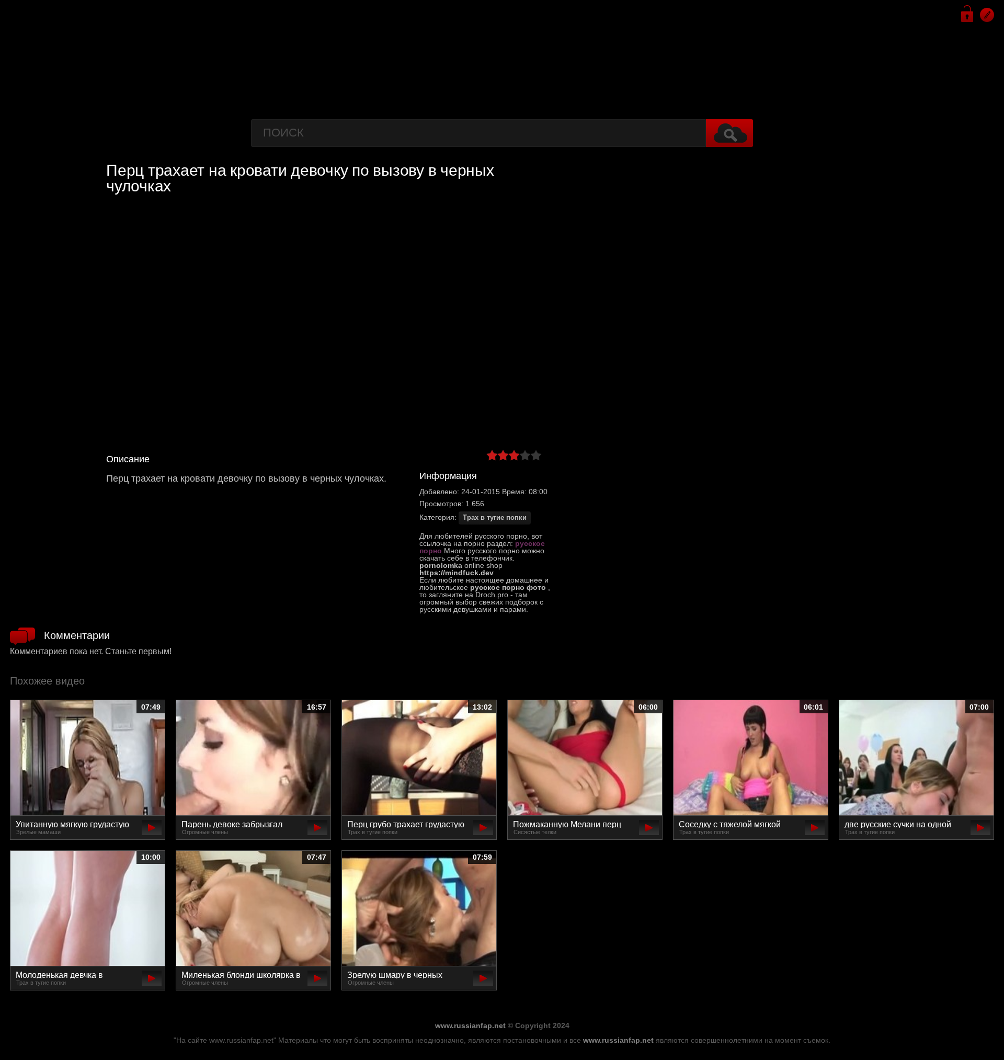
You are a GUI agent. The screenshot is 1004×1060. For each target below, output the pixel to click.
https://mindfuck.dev (456, 572)
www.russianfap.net (470, 1025)
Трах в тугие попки (495, 517)
